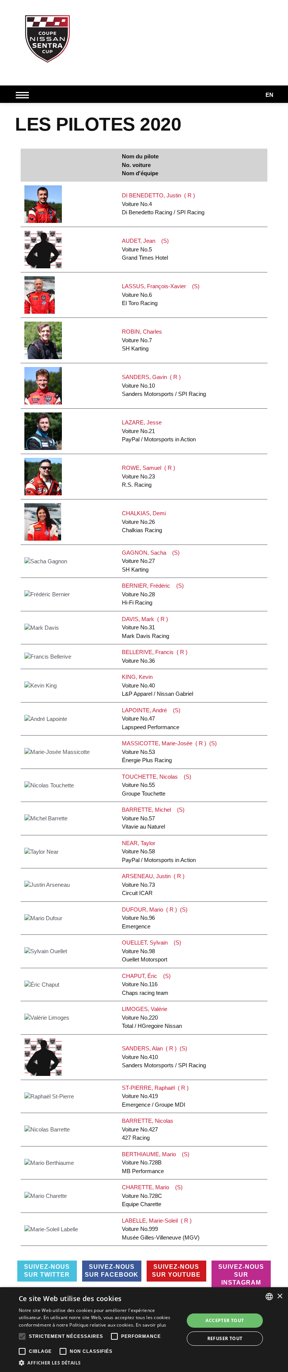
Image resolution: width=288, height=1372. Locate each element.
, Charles (143, 340)
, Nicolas (149, 1129)
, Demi (145, 521)
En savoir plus (151, 1325)
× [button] (279, 1296)
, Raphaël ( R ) (155, 1096)
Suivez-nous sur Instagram (241, 1275)
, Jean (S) (145, 249)
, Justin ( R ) (153, 884)
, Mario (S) (155, 1162)
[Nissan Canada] (261, 69)
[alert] (144, 1329)
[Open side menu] (24, 95)
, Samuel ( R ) (148, 476)
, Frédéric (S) (153, 594)
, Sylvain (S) (151, 951)
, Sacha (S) (151, 561)
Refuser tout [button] (225, 1338)
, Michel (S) (153, 818)
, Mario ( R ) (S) (155, 918)
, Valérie (152, 1017)
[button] (99, 1362)
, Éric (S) (146, 984)
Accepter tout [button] (225, 1320)
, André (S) (151, 718)
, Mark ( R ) (145, 627)
